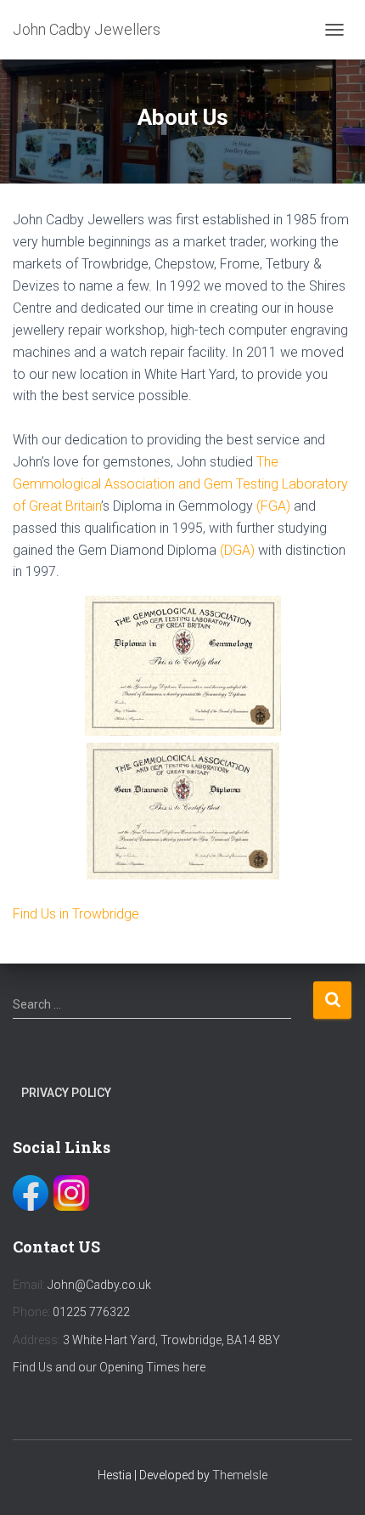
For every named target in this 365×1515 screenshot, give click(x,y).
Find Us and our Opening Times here (109, 1367)
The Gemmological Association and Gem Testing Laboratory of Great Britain (180, 484)
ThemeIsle (239, 1475)
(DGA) (237, 550)
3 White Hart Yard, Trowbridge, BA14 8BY (171, 1340)
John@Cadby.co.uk (99, 1285)
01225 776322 (91, 1312)
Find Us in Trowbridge (76, 914)
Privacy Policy (66, 1093)
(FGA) (273, 506)
